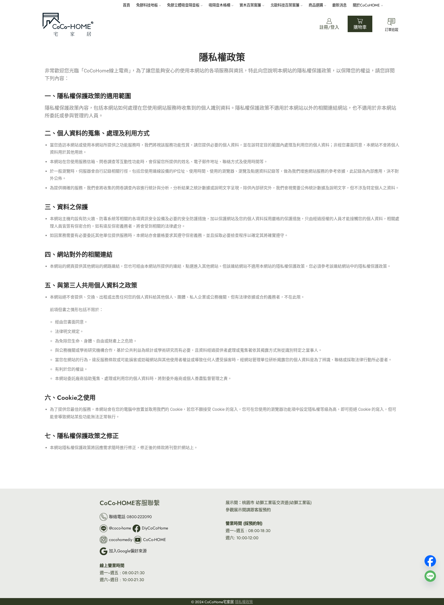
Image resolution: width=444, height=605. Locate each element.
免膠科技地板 (147, 5)
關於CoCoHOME (366, 5)
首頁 (126, 5)
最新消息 (339, 5)
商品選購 (316, 5)
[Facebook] (430, 559)
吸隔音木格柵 (219, 5)
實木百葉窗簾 (250, 5)
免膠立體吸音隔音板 (183, 5)
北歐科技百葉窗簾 (285, 5)
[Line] (430, 574)
